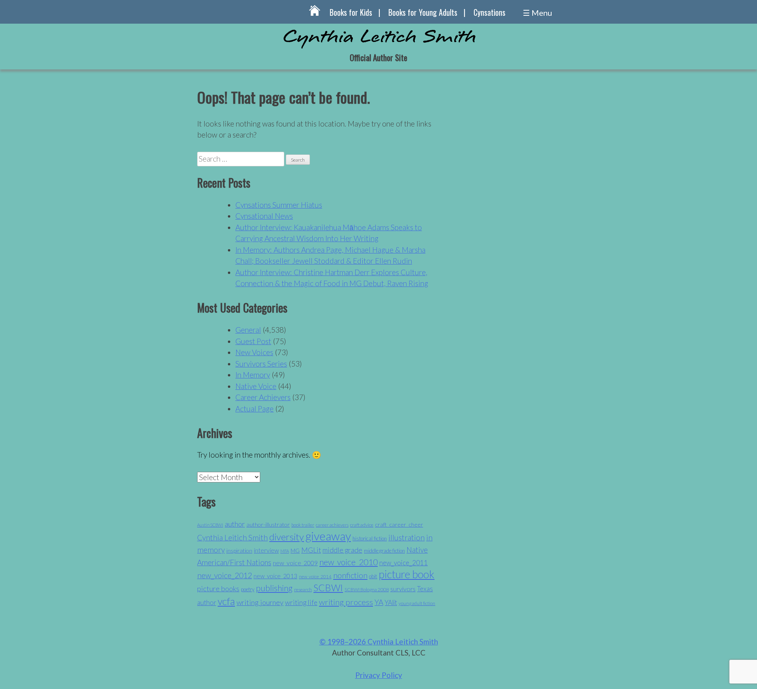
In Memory (252, 374)
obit (373, 576)
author (235, 524)
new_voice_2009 (295, 562)
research (303, 589)
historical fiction (369, 538)
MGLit (311, 550)
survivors (403, 588)
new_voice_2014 (315, 576)
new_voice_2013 (275, 575)
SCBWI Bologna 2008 (367, 589)
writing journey (260, 602)
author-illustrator (268, 524)
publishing (274, 588)
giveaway (328, 536)
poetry (247, 589)
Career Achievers (263, 397)
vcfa (226, 601)
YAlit (391, 603)
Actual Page (254, 408)
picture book (406, 574)
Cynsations (489, 12)
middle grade (342, 550)
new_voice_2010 (348, 562)
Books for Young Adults (422, 12)
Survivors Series (261, 363)
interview (266, 550)
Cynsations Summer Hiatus (278, 204)
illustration (406, 537)
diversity (286, 536)
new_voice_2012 (224, 575)
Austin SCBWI (210, 524)
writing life (301, 602)
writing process (346, 602)
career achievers (332, 524)
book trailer (302, 525)
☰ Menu (537, 12)
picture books (218, 588)
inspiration (239, 550)
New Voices (254, 352)
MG (295, 550)
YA (379, 602)
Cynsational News (264, 215)
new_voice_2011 (403, 563)
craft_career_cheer (399, 524)
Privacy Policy (378, 675)
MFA (284, 550)
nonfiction (350, 575)
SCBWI (328, 587)
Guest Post (253, 341)
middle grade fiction (384, 550)
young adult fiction (417, 603)
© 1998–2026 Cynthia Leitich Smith (378, 641)
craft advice (361, 525)
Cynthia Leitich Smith (232, 537)
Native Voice (255, 386)
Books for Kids (351, 12)
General (248, 329)
